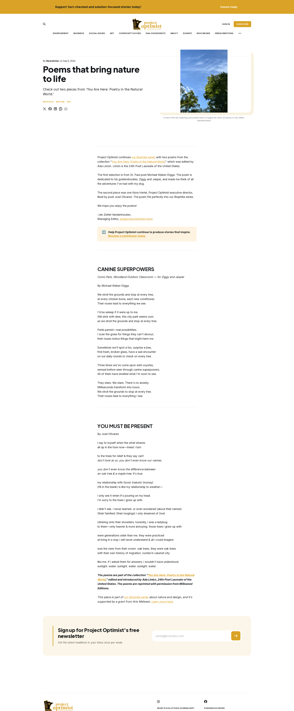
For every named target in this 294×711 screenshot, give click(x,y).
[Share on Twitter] (44, 109)
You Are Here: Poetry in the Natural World (138, 161)
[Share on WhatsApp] (65, 109)
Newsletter (52, 60)
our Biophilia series (143, 157)
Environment (60, 33)
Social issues (97, 33)
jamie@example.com (170, 636)
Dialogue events (156, 33)
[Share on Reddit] (60, 109)
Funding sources (214, 708)
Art (112, 33)
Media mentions (224, 33)
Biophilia (48, 101)
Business (79, 33)
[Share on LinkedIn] (55, 109)
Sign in (226, 24)
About (174, 33)
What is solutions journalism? (175, 708)
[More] (239, 33)
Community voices (130, 33)
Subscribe (242, 24)
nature (60, 101)
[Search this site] (44, 24)
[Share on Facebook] (50, 109)
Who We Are (203, 33)
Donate (187, 33)
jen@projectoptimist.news (136, 219)
